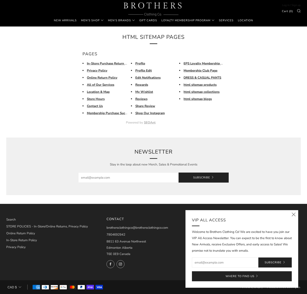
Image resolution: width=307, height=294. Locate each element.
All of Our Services (100, 85)
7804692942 (116, 234)
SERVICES (226, 20)
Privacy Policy (97, 70)
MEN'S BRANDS (119, 20)
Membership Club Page (200, 70)
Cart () (287, 11)
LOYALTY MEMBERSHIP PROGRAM (186, 20)
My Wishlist (144, 92)
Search (11, 219)
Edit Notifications (148, 78)
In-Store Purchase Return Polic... (111, 63)
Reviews (141, 99)
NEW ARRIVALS (65, 20)
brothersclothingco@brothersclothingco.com (137, 228)
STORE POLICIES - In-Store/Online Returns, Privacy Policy (47, 226)
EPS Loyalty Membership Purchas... (209, 63)
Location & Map (98, 92)
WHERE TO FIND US (240, 276)
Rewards (141, 85)
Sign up (296, 5)
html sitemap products (200, 85)
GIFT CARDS (148, 20)
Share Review (145, 106)
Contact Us (95, 106)
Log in (285, 5)
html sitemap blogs (198, 99)
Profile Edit (143, 70)
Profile (140, 63)
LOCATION (245, 20)
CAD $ (12, 287)
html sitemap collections (201, 92)
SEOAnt (150, 122)
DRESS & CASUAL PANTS (202, 78)
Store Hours (96, 99)
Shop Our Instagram (150, 113)
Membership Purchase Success (109, 113)
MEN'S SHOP (90, 20)
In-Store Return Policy (21, 240)
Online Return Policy (102, 78)
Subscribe (201, 177)
